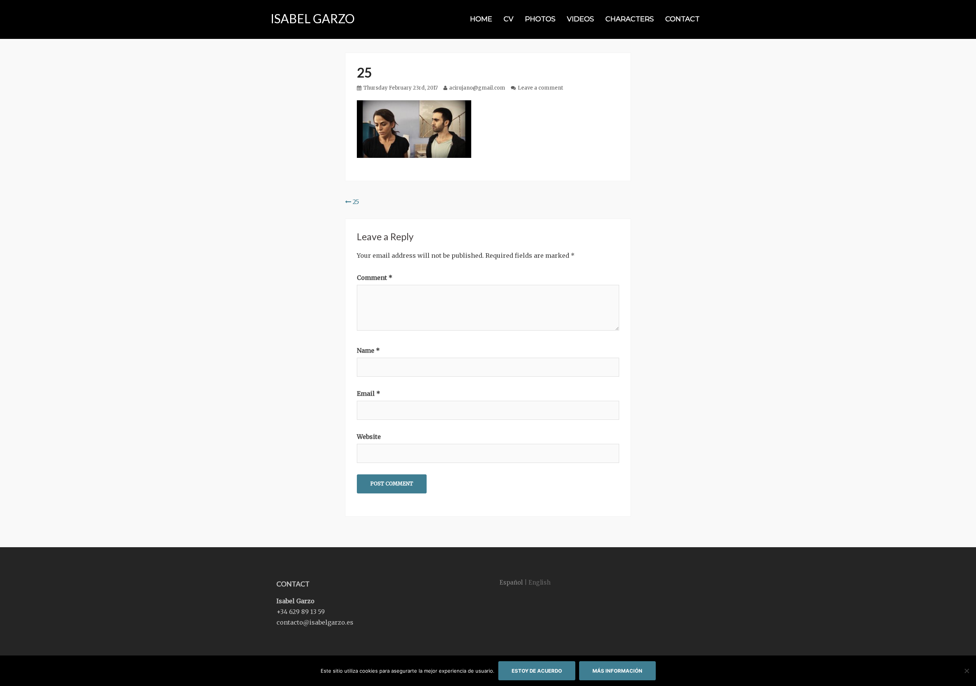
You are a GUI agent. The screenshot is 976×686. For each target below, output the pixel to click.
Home (481, 19)
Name (368, 350)
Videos (580, 19)
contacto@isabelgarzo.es (314, 622)
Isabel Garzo (313, 18)
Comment (374, 277)
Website (369, 436)
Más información (617, 671)
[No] (966, 671)
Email (368, 393)
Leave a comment (540, 88)
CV (509, 19)
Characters (629, 19)
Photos (540, 19)
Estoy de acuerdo (537, 671)
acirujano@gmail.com (477, 88)
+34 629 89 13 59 (300, 611)
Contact (682, 19)
